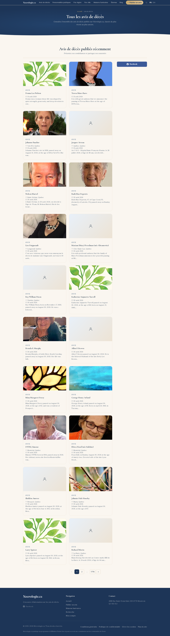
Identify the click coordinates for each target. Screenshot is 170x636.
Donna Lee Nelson (33, 93)
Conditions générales (88, 627)
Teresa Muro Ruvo (79, 93)
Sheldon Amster (32, 498)
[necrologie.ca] (29, 2)
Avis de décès (44, 2)
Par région (77, 2)
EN (154, 2)
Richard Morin (77, 550)
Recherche (70, 612)
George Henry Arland (80, 397)
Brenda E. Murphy (33, 348)
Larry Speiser (31, 550)
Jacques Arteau (77, 142)
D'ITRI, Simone (31, 447)
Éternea (114, 2)
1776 (92, 572)
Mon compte (71, 616)
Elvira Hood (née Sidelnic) (82, 447)
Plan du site (142, 627)
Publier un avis (136, 2)
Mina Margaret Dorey (34, 397)
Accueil (79, 11)
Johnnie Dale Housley (80, 498)
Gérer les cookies (129, 627)
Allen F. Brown (77, 348)
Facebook (133, 64)
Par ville (87, 2)
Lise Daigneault (32, 245)
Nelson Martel (31, 194)
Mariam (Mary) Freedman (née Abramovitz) (90, 245)
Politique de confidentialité (109, 627)
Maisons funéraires (101, 2)
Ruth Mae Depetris (79, 194)
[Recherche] (146, 2)
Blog (121, 2)
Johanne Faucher (32, 142)
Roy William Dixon (33, 297)
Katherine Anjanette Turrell (83, 297)
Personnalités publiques (62, 2)
